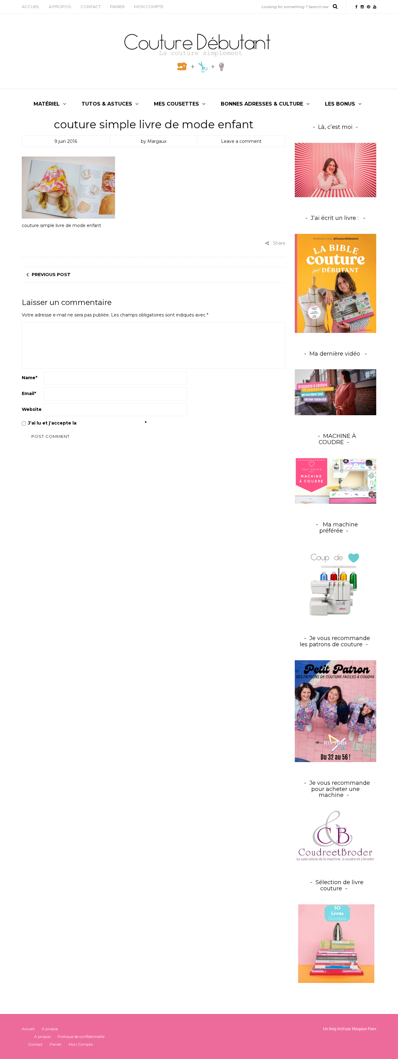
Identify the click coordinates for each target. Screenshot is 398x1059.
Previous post (51, 274)
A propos (60, 6)
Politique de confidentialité (111, 423)
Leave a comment (241, 141)
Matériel (47, 104)
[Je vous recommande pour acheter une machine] (336, 836)
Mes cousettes (176, 104)
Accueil (30, 6)
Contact (91, 6)
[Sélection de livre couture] (336, 945)
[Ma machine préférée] (336, 582)
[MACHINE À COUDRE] (336, 480)
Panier (117, 6)
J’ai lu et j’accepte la (87, 423)
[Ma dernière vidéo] (336, 392)
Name (29, 377)
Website (32, 409)
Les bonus (340, 104)
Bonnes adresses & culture (262, 104)
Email (29, 393)
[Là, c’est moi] (336, 170)
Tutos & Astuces (106, 104)
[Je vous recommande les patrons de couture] (336, 711)
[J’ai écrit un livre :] (336, 283)
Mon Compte (149, 6)
